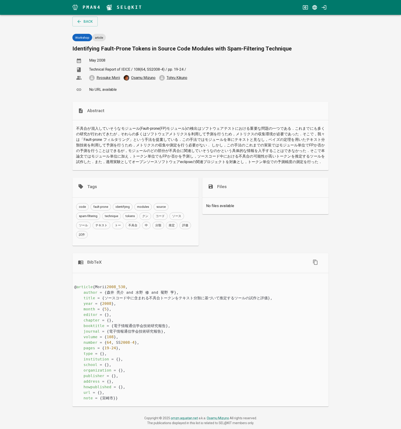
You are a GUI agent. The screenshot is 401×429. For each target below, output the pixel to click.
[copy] (315, 262)
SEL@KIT (129, 7)
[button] (82, 207)
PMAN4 (92, 7)
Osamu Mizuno (218, 418)
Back (88, 21)
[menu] (75, 7)
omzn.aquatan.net (184, 418)
